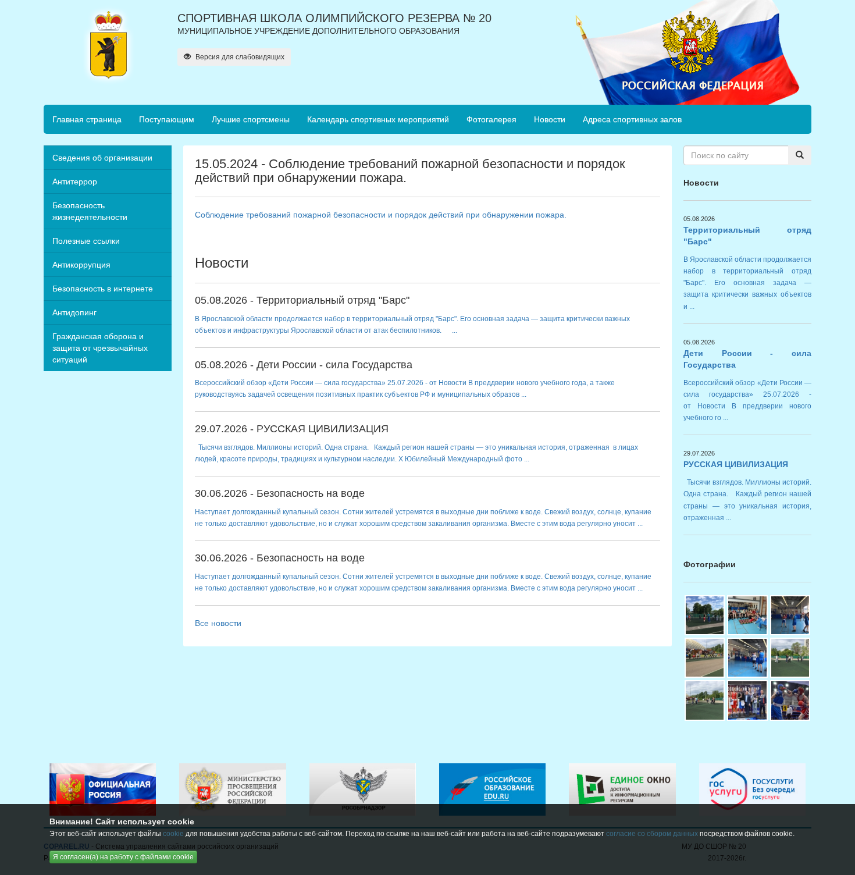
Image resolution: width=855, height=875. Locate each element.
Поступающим (166, 119)
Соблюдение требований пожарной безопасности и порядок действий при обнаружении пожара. (381, 214)
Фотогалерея (491, 119)
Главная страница (87, 119)
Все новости (218, 623)
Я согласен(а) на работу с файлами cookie (123, 857)
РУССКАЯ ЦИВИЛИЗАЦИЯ (735, 464)
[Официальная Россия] (103, 789)
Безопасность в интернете (102, 288)
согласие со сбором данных (652, 834)
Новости (549, 119)
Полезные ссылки (86, 241)
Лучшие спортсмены (251, 119)
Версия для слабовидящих (239, 57)
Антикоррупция (81, 264)
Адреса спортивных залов (632, 119)
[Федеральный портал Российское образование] (492, 789)
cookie (173, 834)
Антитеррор (74, 181)
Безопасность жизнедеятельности (89, 211)
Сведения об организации (102, 157)
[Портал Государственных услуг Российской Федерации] (752, 789)
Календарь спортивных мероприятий (378, 119)
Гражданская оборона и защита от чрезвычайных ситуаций (100, 348)
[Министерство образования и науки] (232, 789)
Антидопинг (74, 312)
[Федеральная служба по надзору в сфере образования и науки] (363, 789)
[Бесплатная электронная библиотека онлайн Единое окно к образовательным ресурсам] (622, 789)
